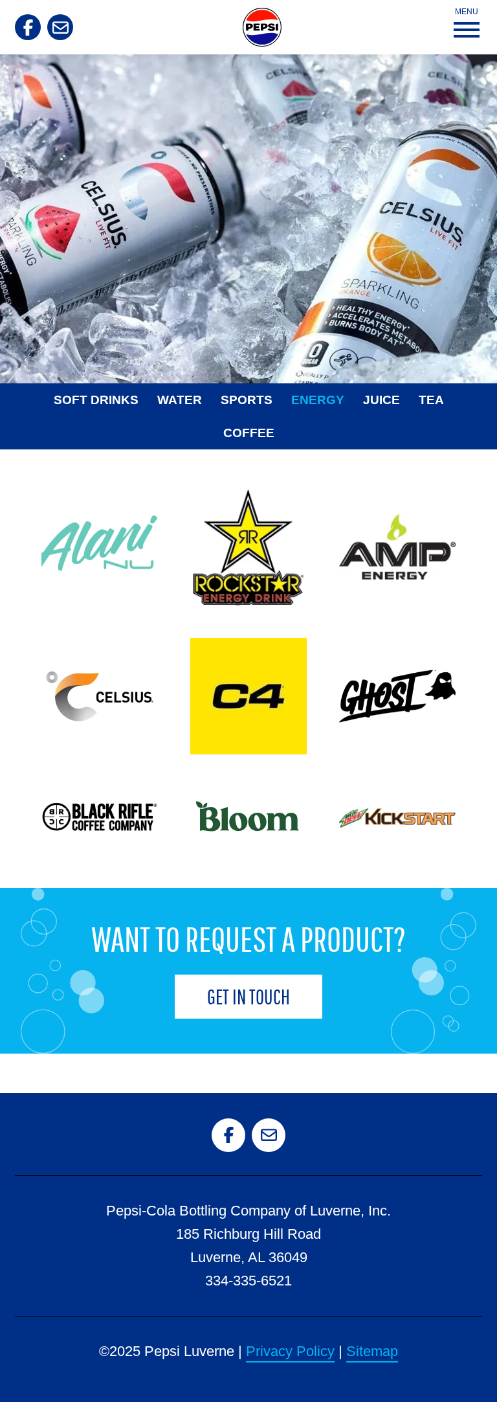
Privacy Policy (290, 1351)
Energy (317, 400)
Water (179, 400)
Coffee (248, 433)
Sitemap (372, 1351)
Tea (431, 400)
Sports (246, 400)
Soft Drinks (96, 400)
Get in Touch (248, 996)
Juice (381, 400)
